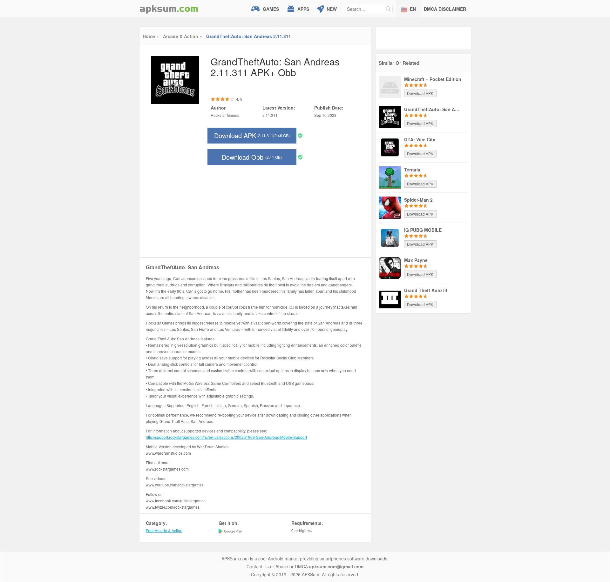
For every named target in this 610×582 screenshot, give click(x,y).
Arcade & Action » (182, 36)
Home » (151, 36)
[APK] (169, 9)
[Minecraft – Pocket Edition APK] (390, 86)
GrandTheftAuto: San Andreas (432, 109)
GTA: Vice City (419, 139)
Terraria (412, 169)
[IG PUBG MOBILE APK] (390, 237)
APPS (303, 9)
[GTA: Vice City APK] (390, 147)
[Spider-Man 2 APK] (390, 207)
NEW (332, 9)
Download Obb (252, 157)
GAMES (271, 9)
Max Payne (416, 260)
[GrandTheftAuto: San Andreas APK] (390, 116)
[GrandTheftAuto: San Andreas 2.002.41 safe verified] (300, 157)
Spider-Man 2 (418, 200)
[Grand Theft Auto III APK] (390, 297)
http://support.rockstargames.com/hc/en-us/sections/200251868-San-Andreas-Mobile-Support (226, 437)
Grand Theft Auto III (425, 290)
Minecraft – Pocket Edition (432, 79)
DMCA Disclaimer (445, 9)
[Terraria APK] (390, 177)
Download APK (252, 135)
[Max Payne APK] (390, 267)
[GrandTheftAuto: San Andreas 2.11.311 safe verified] (300, 135)
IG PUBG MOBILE (423, 230)
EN (413, 9)
